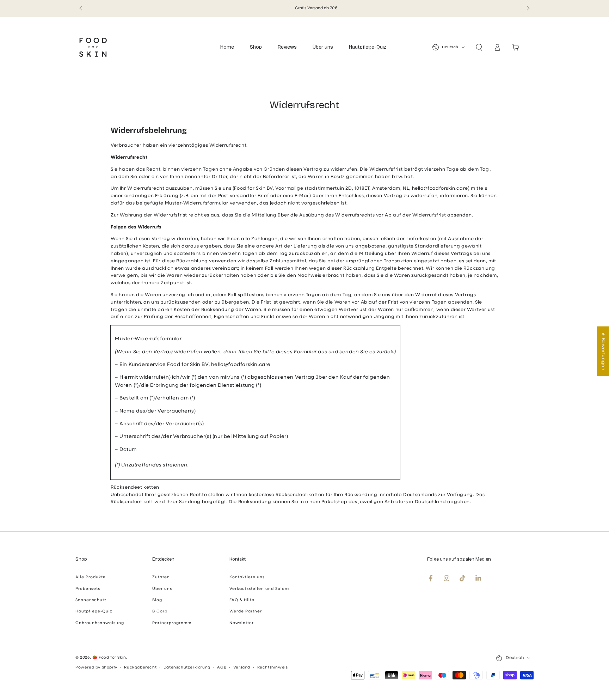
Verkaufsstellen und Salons (259, 589)
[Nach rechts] (528, 8)
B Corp (159, 611)
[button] (479, 47)
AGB (221, 668)
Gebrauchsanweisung (99, 623)
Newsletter (241, 623)
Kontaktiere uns (247, 577)
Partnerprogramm (171, 623)
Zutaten (161, 577)
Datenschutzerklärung (187, 668)
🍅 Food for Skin (109, 658)
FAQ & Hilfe (241, 600)
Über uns (162, 589)
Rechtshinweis (272, 668)
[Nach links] (81, 8)
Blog (157, 600)
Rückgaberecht (140, 668)
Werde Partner (245, 611)
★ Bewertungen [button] (603, 351)
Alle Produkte (90, 577)
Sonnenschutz (91, 600)
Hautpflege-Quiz (93, 611)
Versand (241, 668)
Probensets (87, 589)
